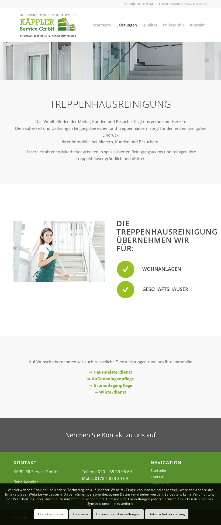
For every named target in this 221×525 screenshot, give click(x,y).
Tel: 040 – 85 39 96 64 (138, 4)
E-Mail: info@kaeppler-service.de (183, 4)
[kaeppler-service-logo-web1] (47, 25)
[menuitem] (138, 4)
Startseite (158, 470)
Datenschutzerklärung (167, 514)
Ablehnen (80, 514)
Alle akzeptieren (50, 514)
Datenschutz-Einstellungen (118, 514)
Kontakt (157, 477)
